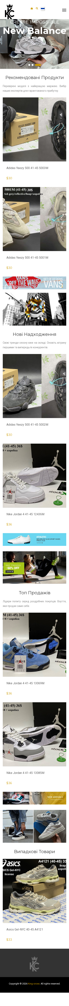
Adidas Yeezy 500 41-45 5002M (27, 424)
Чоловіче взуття (20, 54)
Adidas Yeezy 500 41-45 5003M (27, 168)
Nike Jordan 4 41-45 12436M (25, 514)
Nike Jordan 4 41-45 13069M (25, 683)
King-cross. (34, 983)
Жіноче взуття (46, 53)
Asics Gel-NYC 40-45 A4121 (24, 929)
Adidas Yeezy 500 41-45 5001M (27, 257)
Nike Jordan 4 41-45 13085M (25, 773)
